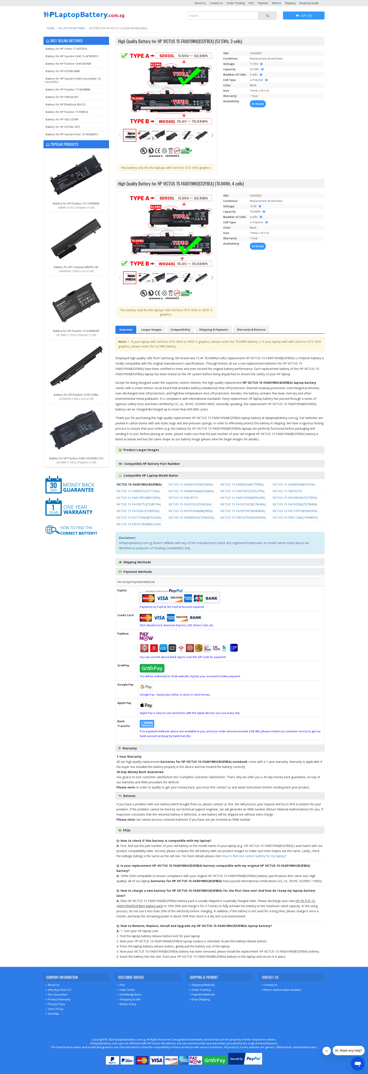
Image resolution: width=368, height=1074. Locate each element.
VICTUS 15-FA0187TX (183, 498)
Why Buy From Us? (59, 990)
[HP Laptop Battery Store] (83, 18)
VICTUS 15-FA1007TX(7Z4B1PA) (138, 504)
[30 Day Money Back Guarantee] (71, 494)
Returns (276, 3)
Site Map (53, 1014)
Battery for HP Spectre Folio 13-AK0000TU (72, 134)
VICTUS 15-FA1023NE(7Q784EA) (295, 504)
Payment (263, 3)
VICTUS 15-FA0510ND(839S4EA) (242, 498)
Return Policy (128, 1004)
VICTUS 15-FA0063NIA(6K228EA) (191, 491)
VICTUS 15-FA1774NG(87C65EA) (138, 517)
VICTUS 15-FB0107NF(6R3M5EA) (243, 517)
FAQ (251, 3)
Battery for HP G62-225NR (62, 119)
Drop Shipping (200, 999)
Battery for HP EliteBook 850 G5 (66, 104)
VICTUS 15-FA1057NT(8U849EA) (242, 511)
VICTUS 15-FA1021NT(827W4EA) (243, 504)
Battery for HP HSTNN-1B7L (63, 127)
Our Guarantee (58, 994)
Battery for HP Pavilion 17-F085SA (67, 112)
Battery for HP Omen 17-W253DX (66, 49)
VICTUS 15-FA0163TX (287, 491)
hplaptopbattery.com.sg (130, 1039)
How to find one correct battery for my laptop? (254, 856)
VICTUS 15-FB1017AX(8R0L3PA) (138, 524)
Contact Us (216, 3)
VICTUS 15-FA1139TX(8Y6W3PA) (295, 511)
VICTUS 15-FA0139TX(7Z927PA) (242, 491)
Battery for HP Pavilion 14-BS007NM (68, 64)
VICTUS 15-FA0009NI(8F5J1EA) (294, 484)
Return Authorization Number (282, 990)
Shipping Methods (203, 985)
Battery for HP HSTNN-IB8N (63, 71)
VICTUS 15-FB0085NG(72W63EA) (191, 517)
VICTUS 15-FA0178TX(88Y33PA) (138, 498)
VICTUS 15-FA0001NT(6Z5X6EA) (190, 484)
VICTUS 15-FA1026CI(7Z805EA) (138, 511)
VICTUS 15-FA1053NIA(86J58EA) (190, 511)
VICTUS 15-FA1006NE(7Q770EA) (295, 498)
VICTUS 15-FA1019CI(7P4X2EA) (189, 504)
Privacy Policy (56, 1004)
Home (50, 28)
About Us (200, 3)
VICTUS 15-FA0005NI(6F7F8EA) (242, 484)
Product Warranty (59, 999)
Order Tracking (236, 3)
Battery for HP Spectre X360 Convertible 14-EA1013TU (73, 80)
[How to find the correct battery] (71, 539)
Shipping (290, 3)
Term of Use (55, 1009)
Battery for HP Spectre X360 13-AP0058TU (72, 56)
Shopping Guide (309, 3)
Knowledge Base (130, 994)
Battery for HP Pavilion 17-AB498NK (68, 89)
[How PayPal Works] (245, 1063)
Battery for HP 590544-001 (62, 97)
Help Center (127, 990)
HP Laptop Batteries (71, 28)
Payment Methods (203, 994)
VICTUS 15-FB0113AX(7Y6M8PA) (295, 517)
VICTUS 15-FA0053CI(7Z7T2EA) (138, 491)
